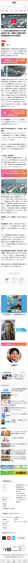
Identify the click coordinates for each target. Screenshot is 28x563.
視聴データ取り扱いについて (19, 547)
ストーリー (5, 502)
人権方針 (16, 519)
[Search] (24, 6)
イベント (11, 10)
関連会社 (18, 502)
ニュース (16, 10)
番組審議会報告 (20, 487)
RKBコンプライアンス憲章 (20, 521)
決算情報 (4, 528)
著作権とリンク (22, 548)
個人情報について (18, 517)
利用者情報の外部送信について (18, 550)
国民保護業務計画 (20, 489)
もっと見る (22, 372)
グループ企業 (5, 521)
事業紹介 (4, 499)
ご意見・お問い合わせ (21, 495)
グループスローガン (7, 517)
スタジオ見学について (21, 499)
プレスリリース (6, 526)
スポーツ (25, 10)
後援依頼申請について (21, 497)
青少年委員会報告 (20, 493)
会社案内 (4, 506)
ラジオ (6, 10)
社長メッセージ (6, 497)
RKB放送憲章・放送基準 (8, 508)
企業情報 (4, 519)
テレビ (2, 10)
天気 (21, 10)
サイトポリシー (22, 545)
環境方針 (18, 491)
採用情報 (4, 504)
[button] (3, 561)
